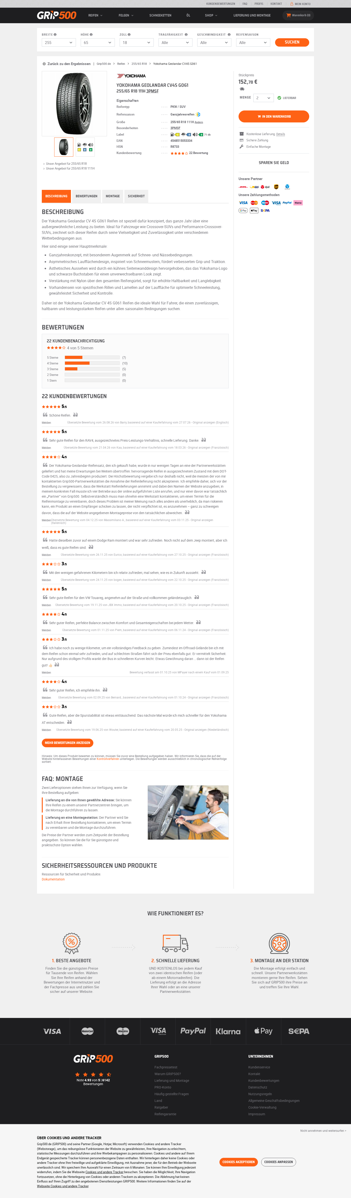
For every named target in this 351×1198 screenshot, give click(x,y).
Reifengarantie (165, 1114)
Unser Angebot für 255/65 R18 (66, 163)
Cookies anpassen (278, 1162)
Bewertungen (86, 196)
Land (158, 1100)
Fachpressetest (165, 1067)
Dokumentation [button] (53, 879)
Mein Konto (302, 4)
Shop (209, 15)
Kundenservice (259, 1067)
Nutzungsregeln (260, 1094)
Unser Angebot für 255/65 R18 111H (70, 168)
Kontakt (276, 3)
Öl (188, 15)
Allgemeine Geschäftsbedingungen (274, 1100)
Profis (259, 3)
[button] (211, 422)
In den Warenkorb (276, 116)
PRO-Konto (162, 1087)
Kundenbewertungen (220, 3)
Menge (245, 97)
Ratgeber (161, 1107)
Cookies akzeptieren (239, 1162)
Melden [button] (46, 422)
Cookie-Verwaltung (262, 1107)
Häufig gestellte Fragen (171, 1094)
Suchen (292, 42)
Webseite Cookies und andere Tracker (62, 1186)
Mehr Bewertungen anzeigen (67, 743)
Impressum (256, 1114)
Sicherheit (136, 196)
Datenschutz (257, 1087)
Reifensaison (247, 34)
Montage (113, 196)
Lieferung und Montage (252, 15)
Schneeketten (160, 15)
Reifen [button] (93, 15)
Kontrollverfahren (108, 759)
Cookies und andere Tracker (104, 1172)
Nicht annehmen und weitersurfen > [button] (323, 1130)
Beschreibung (56, 196)
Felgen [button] (124, 15)
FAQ (245, 3)
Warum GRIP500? (167, 1074)
